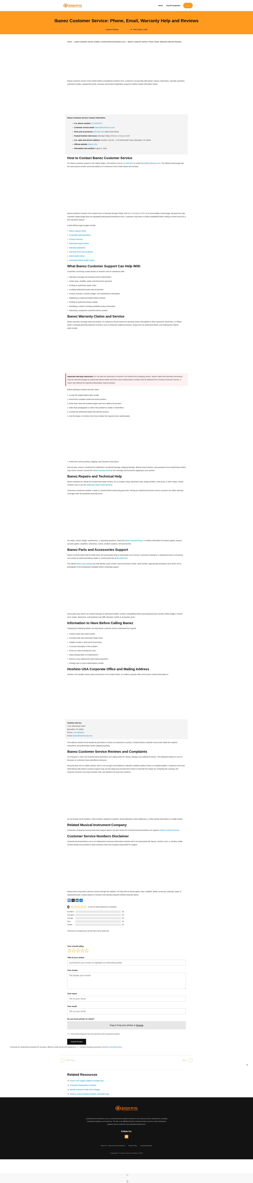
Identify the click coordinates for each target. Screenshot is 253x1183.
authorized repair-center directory (99, 485)
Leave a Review (112, 29)
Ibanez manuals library (134, 541)
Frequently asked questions (80, 235)
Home (69, 42)
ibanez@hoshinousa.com (105, 127)
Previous (70, 1060)
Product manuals (75, 239)
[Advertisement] (126, 59)
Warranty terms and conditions (81, 252)
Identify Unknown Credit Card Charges (85, 1090)
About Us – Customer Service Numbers (113, 1145)
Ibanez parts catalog (84, 564)
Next (185, 1060)
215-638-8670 (96, 123)
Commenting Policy (114, 1047)
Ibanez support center (77, 231)
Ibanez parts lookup (76, 256)
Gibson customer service (169, 830)
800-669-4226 (99, 132)
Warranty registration (77, 248)
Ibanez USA (92, 144)
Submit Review (77, 1042)
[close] (127, 1175)
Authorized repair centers (79, 243)
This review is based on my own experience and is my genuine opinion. (95, 1034)
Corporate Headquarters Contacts (83, 1085)
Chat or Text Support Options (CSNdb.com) (87, 1081)
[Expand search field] (188, 5)
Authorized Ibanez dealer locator (81, 260)
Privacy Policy (132, 1145)
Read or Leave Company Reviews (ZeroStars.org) (89, 1094)
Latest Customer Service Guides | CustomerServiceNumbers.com (99, 42)
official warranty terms (101, 470)
